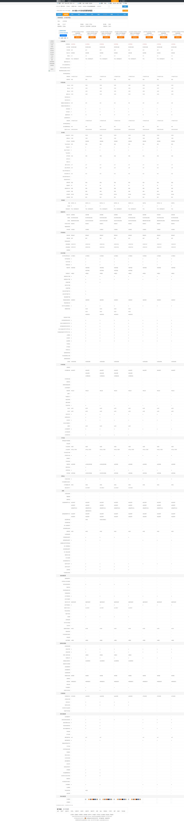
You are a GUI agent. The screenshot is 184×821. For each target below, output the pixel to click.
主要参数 (52, 41)
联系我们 (81, 814)
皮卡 (110, 26)
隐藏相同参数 (63, 30)
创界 (114, 811)
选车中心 (90, 814)
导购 (66, 3)
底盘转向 (52, 48)
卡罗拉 (72, 811)
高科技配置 (52, 67)
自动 (87, 24)
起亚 (58, 811)
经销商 (86, 3)
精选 (120, 3)
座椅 (52, 59)
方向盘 (52, 56)
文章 (92, 14)
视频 (99, 14)
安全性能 (52, 52)
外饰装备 (52, 54)
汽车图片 (94, 814)
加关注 (126, 10)
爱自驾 (114, 3)
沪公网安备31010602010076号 (92, 818)
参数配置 (66, 14)
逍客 (97, 811)
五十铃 (68, 6)
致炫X (118, 811)
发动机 (52, 44)
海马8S (82, 811)
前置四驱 (88, 26)
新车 (63, 3)
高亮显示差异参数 (64, 32)
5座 (110, 24)
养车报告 (105, 14)
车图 (71, 3)
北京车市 (69, 1)
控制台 (52, 57)
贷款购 (90, 3)
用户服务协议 (102, 818)
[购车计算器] (82, 35)
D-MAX (79, 6)
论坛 (125, 14)
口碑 (86, 14)
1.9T (65, 24)
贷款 (118, 14)
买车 (80, 3)
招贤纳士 (76, 814)
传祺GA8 (77, 811)
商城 (105, 3)
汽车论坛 (98, 814)
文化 (126, 3)
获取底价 (78, 37)
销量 (112, 14)
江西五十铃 (73, 6)
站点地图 (103, 814)
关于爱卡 (72, 814)
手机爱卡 (111, 814)
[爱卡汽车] (60, 1)
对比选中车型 (63, 35)
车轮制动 (52, 50)
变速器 (52, 46)
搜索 (125, 6)
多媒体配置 (52, 61)
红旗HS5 (87, 811)
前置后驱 (94, 26)
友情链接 (85, 814)
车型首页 (59, 14)
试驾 (68, 3)
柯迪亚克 (105, 811)
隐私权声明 (107, 818)
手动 (91, 24)
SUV (74, 3)
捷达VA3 (67, 811)
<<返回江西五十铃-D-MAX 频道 (63, 10)
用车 (102, 3)
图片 (72, 14)
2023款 (65, 21)
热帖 (118, 3)
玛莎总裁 (123, 811)
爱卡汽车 (63, 6)
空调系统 (52, 65)
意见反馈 (107, 814)
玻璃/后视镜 (52, 63)
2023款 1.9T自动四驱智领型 (89, 6)
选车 (60, 3)
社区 (111, 3)
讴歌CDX (92, 811)
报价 (84, 3)
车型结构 (52, 42)
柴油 (65, 26)
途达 (101, 811)
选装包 (52, 69)
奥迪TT (62, 811)
